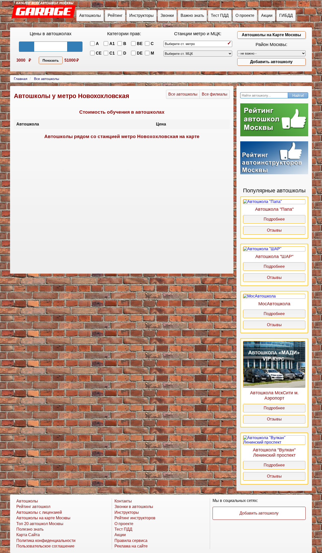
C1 (112, 53)
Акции (266, 15)
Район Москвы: (271, 44)
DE (140, 53)
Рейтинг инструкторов (134, 518)
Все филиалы (214, 94)
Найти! (298, 95)
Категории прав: (124, 33)
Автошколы (90, 15)
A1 (112, 43)
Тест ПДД (220, 15)
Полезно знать (30, 529)
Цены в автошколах (50, 33)
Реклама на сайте (131, 546)
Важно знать (192, 15)
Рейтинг (115, 15)
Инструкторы (141, 15)
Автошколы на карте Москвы (43, 518)
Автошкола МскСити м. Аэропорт (274, 395)
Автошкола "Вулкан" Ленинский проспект (274, 452)
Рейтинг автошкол (33, 506)
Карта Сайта (28, 535)
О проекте (244, 15)
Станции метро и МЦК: (197, 33)
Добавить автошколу (271, 62)
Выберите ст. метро (180, 44)
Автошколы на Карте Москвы (271, 35)
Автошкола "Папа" (274, 209)
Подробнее (274, 219)
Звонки (167, 15)
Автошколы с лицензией (39, 512)
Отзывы (274, 230)
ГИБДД (286, 15)
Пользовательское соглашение (45, 546)
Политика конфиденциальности (45, 540)
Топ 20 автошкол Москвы (39, 524)
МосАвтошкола (274, 303)
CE (99, 53)
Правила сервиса (130, 540)
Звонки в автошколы (133, 506)
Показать (51, 60)
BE (140, 43)
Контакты (123, 501)
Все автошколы (182, 94)
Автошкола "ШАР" (274, 256)
